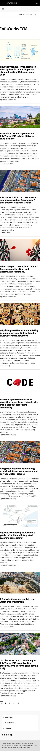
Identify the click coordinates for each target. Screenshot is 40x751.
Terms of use (33, 745)
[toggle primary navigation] (4, 3)
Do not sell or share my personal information (20, 744)
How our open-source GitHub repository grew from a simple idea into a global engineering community (19, 403)
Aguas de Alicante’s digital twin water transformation (17, 600)
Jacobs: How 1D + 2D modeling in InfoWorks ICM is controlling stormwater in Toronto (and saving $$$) (19, 664)
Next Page (22, 703)
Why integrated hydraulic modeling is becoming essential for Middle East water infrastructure (19, 333)
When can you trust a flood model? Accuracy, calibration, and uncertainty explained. (19, 269)
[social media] (7, 735)
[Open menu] (3, 9)
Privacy (4, 744)
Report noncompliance (21, 745)
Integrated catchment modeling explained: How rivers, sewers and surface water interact (19, 471)
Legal (3, 747)
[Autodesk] (11, 3)
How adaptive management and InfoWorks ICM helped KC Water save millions (17, 136)
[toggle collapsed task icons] (33, 3)
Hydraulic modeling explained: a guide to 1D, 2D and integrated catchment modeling (17, 535)
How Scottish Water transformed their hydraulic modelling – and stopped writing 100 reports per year (18, 71)
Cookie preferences (7, 745)
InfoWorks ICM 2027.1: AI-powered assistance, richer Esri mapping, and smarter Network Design (18, 200)
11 (18, 703)
